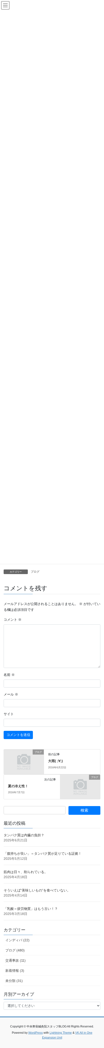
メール (11, 694)
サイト (9, 714)
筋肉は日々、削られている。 (26, 872)
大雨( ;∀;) (55, 761)
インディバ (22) (17, 940)
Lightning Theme (61, 1032)
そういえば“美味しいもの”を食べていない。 (37, 890)
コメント (13, 619)
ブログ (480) (15, 950)
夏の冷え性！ (18, 786)
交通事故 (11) (15, 960)
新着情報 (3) (14, 971)
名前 (9, 675)
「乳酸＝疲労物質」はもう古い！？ (31, 909)
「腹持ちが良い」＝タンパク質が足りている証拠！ (43, 853)
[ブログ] (24, 761)
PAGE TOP (96, 1012)
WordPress (35, 1032)
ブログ (35, 571)
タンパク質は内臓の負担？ (24, 835)
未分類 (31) (14, 981)
